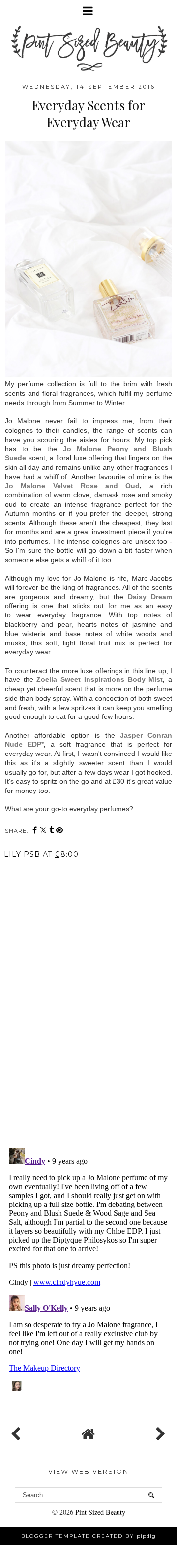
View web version (88, 1471)
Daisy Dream (150, 597)
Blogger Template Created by (88, 1536)
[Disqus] (88, 1001)
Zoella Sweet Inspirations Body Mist (99, 679)
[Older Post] (159, 1431)
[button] (88, 11)
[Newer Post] (17, 1431)
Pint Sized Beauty (100, 1512)
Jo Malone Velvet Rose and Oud (72, 486)
